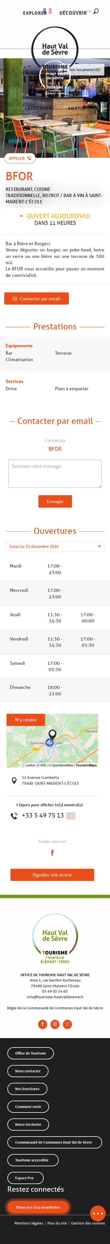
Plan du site (57, 1223)
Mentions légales (28, 1223)
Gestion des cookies (88, 1223)
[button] (35, 13)
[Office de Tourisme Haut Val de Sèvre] (54, 61)
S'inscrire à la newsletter (38, 1207)
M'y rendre (26, 720)
